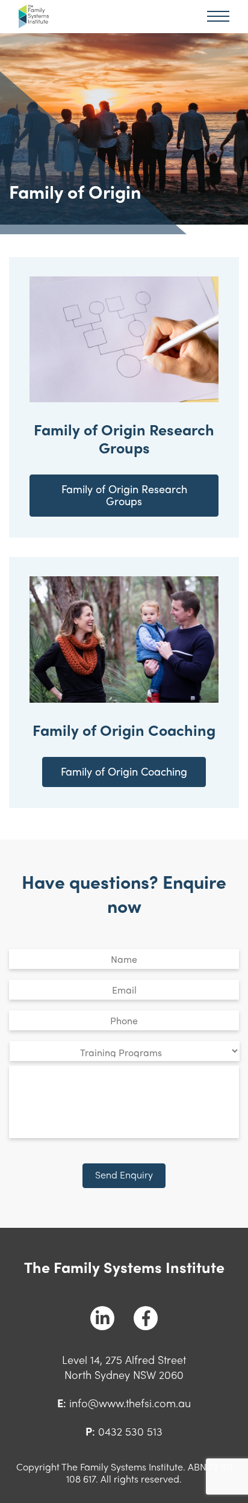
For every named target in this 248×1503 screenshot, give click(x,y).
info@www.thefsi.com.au (130, 1402)
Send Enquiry (124, 1174)
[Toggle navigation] (218, 16)
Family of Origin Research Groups (124, 494)
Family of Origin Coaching (124, 771)
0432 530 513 (130, 1431)
